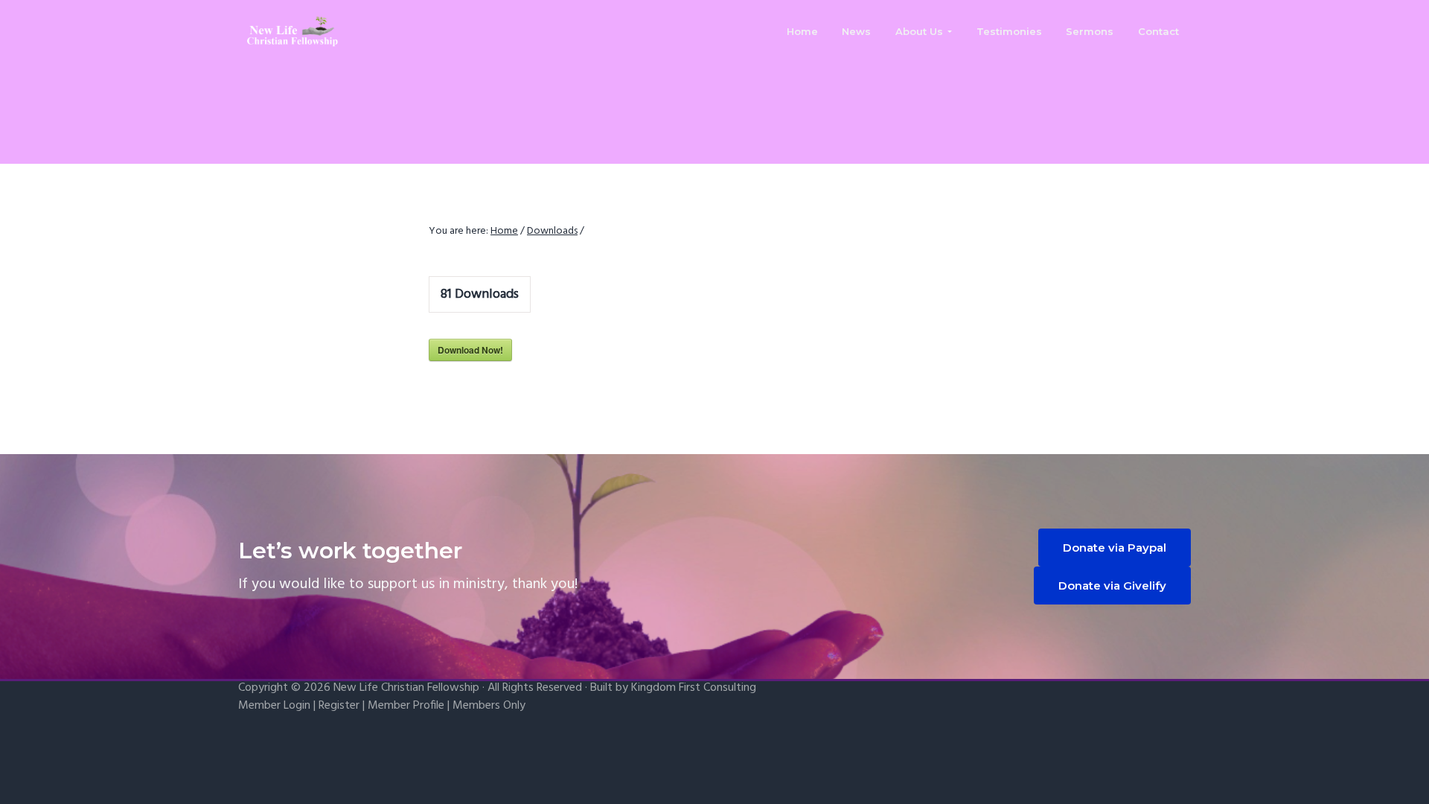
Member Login (274, 705)
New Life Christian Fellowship (406, 688)
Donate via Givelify (1112, 585)
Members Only (489, 705)
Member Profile (406, 705)
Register (339, 705)
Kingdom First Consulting (693, 688)
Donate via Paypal (1114, 547)
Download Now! (470, 350)
